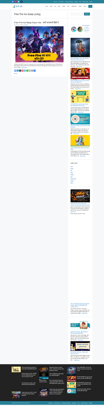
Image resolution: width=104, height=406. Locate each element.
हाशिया (85, 6)
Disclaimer (76, 1)
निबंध (68, 6)
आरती (47, 6)
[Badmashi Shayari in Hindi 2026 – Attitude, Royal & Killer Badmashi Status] (43, 370)
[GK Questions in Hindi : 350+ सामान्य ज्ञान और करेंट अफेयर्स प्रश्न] (16, 387)
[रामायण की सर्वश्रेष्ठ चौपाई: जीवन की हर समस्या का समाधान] (80, 141)
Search (87, 14)
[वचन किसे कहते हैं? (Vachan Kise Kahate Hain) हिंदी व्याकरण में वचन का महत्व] (80, 96)
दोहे (55, 6)
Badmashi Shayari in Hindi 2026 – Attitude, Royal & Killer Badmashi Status (56, 369)
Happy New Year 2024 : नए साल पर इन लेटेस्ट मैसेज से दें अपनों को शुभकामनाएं (29, 394)
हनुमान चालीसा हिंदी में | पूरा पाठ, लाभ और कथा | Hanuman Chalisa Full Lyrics (84, 369)
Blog (80, 1)
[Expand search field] (90, 6)
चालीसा (51, 6)
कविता (59, 6)
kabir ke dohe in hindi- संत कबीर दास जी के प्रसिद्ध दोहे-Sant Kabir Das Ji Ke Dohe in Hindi (29, 375)
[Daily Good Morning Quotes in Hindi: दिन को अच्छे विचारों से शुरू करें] (16, 370)
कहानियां (63, 6)
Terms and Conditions (69, 1)
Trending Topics (85, 1)
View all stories (85, 25)
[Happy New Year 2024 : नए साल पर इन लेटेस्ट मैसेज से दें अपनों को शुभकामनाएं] (16, 395)
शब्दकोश (80, 6)
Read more (24, 67)
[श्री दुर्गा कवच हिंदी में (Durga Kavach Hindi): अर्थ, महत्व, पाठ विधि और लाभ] (80, 74)
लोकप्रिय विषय (74, 6)
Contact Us (55, 1)
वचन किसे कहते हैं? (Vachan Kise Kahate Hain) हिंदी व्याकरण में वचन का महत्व (84, 384)
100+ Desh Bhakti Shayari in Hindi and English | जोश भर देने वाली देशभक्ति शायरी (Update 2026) (80, 305)
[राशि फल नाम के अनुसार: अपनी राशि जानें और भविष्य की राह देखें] (80, 119)
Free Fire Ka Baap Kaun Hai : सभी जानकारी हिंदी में (36, 22)
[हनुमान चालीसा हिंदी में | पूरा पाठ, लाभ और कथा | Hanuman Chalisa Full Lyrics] (80, 48)
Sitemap (90, 1)
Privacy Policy (61, 1)
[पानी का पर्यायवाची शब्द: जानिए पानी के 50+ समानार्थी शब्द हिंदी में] (43, 376)
